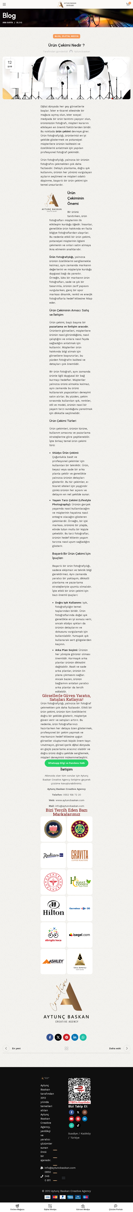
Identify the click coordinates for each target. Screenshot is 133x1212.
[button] (63, 1178)
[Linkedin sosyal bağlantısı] (74, 1037)
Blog (19, 22)
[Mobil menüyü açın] (4, 4)
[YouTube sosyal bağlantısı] (71, 1118)
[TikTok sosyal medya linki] (78, 1125)
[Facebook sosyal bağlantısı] (49, 1037)
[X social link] (58, 1037)
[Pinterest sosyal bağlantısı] (66, 1037)
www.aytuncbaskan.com (70, 800)
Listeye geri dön (66, 1048)
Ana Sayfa (8, 22)
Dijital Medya (70, 36)
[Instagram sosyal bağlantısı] (84, 1112)
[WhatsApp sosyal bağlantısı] (83, 1037)
